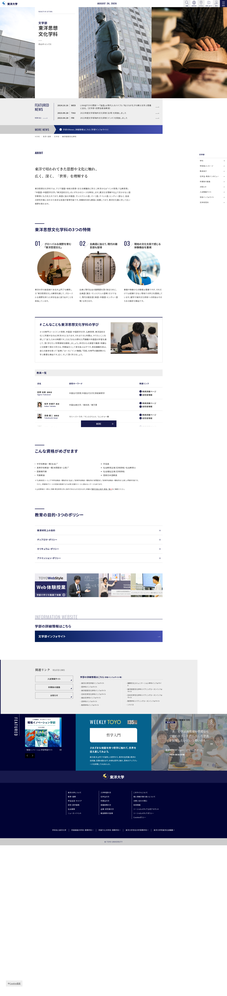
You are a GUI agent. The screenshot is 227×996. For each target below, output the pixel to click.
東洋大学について (75, 792)
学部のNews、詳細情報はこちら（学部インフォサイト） (86, 129)
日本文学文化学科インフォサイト (93, 694)
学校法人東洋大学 (59, 830)
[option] (27, 734)
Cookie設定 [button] (15, 983)
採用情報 (137, 805)
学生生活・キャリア (75, 801)
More (98, 423)
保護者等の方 (106, 805)
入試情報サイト (54, 678)
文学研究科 (204, 202)
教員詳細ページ (149, 391)
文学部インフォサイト (52, 636)
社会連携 (71, 809)
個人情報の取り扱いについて (144, 796)
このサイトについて (140, 792)
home (37, 136)
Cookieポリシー (139, 817)
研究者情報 (147, 394)
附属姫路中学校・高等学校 (81, 830)
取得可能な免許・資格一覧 (101, 489)
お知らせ (54, 695)
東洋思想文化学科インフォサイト (93, 690)
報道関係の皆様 (107, 813)
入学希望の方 (106, 792)
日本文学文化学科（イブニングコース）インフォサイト (144, 696)
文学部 (56, 136)
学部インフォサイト (207, 197)
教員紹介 (203, 171)
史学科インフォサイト (89, 701)
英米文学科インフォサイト (91, 698)
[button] (99, 530)
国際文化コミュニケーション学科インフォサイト (144, 684)
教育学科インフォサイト (90, 705)
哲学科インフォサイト (89, 687)
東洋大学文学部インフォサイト (92, 683)
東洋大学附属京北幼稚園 (163, 830)
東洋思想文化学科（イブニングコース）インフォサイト (144, 690)
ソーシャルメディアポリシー (143, 813)
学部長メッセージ (206, 166)
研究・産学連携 (73, 805)
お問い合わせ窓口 (140, 801)
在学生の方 (105, 796)
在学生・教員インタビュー (209, 176)
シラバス (130, 705)
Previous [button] (27, 755)
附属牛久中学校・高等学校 (109, 830)
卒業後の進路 (54, 687)
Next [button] (32, 755)
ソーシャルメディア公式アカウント (146, 809)
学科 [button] (201, 160)
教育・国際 (47, 136)
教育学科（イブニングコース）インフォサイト (143, 701)
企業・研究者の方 (107, 809)
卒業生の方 (105, 801)
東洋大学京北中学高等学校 (136, 830)
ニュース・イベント (75, 813)
